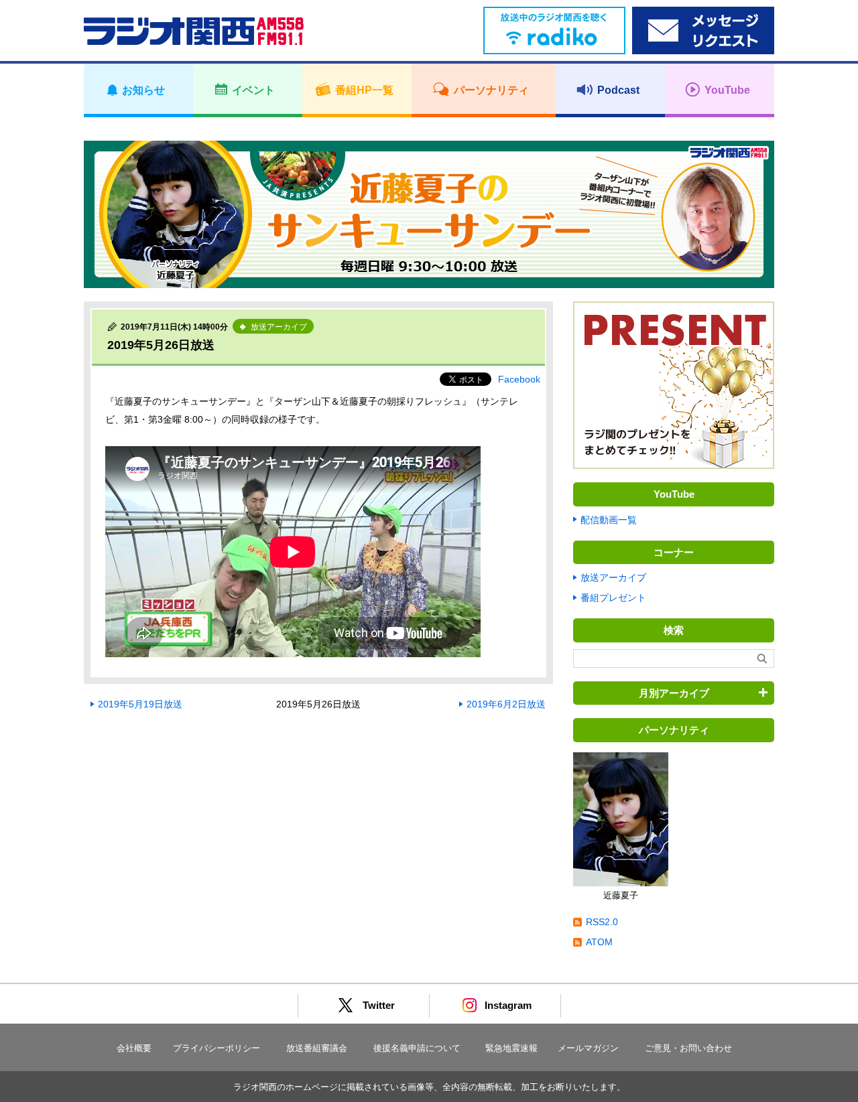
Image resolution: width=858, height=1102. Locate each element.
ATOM (599, 942)
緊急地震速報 (511, 1048)
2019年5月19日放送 (140, 704)
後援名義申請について (417, 1048)
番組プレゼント (613, 597)
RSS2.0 (602, 921)
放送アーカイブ (613, 577)
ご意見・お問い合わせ (688, 1048)
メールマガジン (588, 1048)
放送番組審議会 (316, 1048)
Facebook (519, 379)
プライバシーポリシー (216, 1048)
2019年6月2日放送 (506, 704)
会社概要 (134, 1048)
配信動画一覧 (608, 519)
